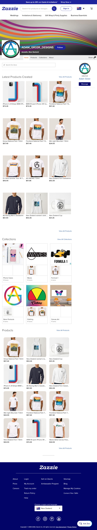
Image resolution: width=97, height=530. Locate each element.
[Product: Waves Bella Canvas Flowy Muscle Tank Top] (59, 428)
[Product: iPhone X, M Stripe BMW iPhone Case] (13, 92)
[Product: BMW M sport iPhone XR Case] (37, 92)
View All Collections (64, 239)
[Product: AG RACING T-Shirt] (37, 166)
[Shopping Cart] (91, 8)
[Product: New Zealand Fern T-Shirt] (13, 428)
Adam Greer (84, 78)
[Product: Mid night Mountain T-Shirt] (60, 129)
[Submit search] (54, 8)
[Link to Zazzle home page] (11, 8)
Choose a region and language (46, 504)
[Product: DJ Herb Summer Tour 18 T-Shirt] (13, 166)
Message (84, 84)
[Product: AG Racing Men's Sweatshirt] (13, 203)
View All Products (65, 77)
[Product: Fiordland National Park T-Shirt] (60, 92)
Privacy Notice (72, 527)
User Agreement (61, 527)
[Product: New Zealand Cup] (60, 203)
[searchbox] (38, 8)
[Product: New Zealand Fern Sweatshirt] (60, 166)
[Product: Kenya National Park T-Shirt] (13, 129)
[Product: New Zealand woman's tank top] (37, 203)
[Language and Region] (81, 8)
